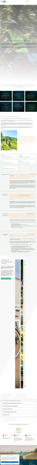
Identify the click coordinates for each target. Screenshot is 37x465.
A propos (20, 462)
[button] (18, 455)
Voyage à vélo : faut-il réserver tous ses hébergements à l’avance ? (17, 380)
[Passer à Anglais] (27, 2)
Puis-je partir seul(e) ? (6, 414)
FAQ (19, 463)
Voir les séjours (6, 97)
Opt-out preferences (7, 463)
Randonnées (30, 463)
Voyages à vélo (31, 462)
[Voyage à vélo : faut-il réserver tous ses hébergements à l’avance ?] (17, 324)
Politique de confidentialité (12, 463)
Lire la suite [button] (4, 441)
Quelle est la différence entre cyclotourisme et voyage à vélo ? (12, 403)
